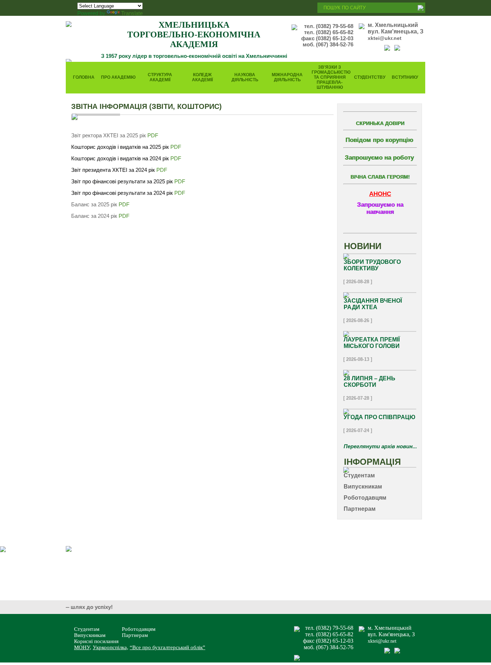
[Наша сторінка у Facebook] (387, 49)
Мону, (82, 647)
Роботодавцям (139, 629)
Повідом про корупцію (379, 140)
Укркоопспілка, (110, 647)
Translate (132, 13)
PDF (153, 135)
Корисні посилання (96, 641)
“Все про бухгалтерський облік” (167, 647)
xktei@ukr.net (384, 38)
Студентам (87, 629)
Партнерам (135, 635)
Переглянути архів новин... (380, 446)
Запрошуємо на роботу (379, 157)
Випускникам (90, 635)
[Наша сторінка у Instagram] (397, 49)
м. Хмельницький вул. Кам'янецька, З (395, 28)
